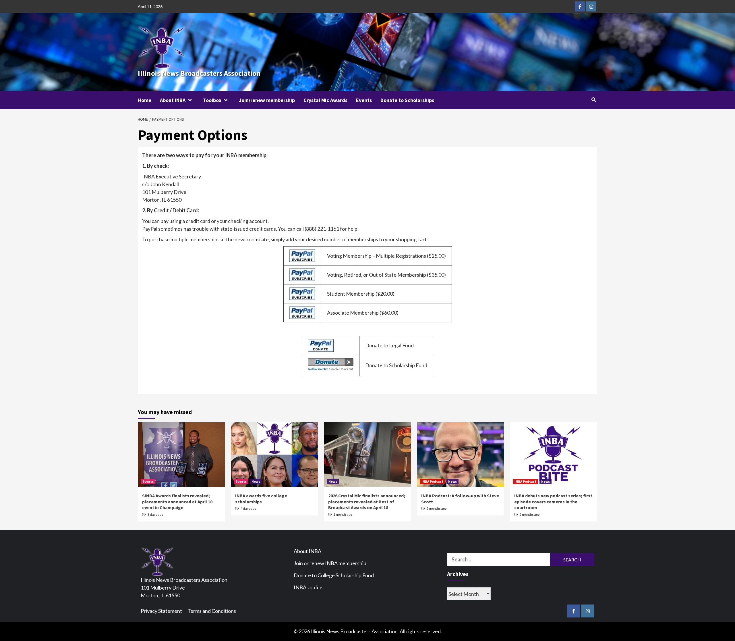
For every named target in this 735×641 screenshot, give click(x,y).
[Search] (593, 99)
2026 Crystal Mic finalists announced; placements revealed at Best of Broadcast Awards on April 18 (366, 502)
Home (144, 100)
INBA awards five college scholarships (261, 499)
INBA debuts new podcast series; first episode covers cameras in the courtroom (553, 502)
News (256, 481)
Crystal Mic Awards (325, 100)
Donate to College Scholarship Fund (334, 575)
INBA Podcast (432, 481)
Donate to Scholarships (407, 100)
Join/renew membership (267, 100)
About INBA (172, 100)
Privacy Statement (161, 611)
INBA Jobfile (308, 587)
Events (364, 100)
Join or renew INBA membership (330, 563)
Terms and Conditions (211, 611)
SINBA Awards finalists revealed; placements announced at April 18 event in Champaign (177, 502)
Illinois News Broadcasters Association (199, 73)
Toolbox (212, 100)
